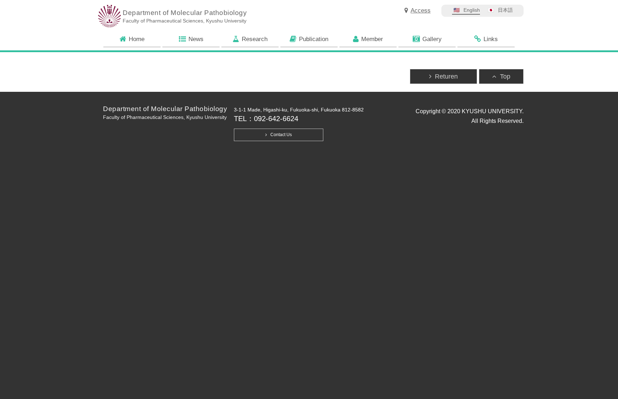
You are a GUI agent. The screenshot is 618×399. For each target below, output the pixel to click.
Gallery (432, 39)
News (195, 39)
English (472, 10)
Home (136, 39)
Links (491, 39)
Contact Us (281, 134)
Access (421, 10)
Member (372, 39)
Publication (313, 39)
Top (505, 76)
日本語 (505, 10)
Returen (446, 76)
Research (255, 39)
